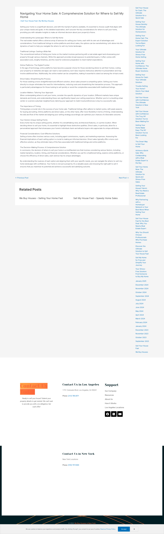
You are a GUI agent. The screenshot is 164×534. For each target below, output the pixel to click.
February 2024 (141, 322)
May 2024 (139, 311)
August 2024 (141, 300)
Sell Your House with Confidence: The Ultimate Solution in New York (142, 102)
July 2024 (139, 303)
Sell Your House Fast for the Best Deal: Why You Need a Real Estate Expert (142, 223)
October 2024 (141, 292)
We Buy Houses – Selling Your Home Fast (41, 198)
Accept (124, 529)
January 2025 (141, 281)
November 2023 (142, 334)
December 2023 (142, 330)
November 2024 (142, 288)
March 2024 (140, 319)
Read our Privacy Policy (107, 529)
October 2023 (141, 337)
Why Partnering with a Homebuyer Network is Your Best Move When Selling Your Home (142, 207)
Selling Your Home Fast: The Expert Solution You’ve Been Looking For (142, 41)
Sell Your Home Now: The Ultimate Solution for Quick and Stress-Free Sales (142, 174)
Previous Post (21, 178)
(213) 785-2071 (73, 396)
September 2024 (142, 296)
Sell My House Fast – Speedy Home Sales (95, 198)
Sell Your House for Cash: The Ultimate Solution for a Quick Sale (142, 13)
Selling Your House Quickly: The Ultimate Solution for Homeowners (141, 27)
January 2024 (141, 326)
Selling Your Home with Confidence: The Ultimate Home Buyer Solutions (142, 66)
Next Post (124, 178)
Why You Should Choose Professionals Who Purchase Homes (142, 237)
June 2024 (140, 307)
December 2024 (142, 285)
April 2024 (140, 315)
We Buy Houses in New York (85, 523)
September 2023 (142, 341)
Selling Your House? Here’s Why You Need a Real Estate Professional (142, 191)
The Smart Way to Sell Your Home (142, 144)
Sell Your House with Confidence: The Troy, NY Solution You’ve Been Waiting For (142, 116)
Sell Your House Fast (29, 21)
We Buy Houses (142, 352)
